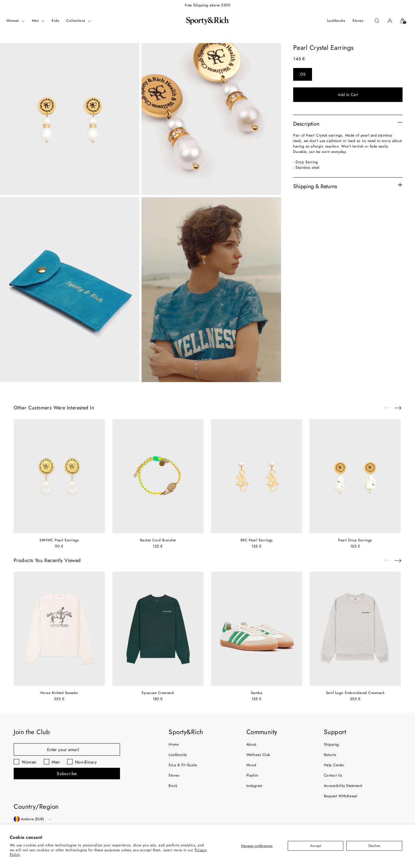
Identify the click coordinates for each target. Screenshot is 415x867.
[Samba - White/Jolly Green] (256, 629)
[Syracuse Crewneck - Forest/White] (158, 629)
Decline (374, 845)
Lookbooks (178, 754)
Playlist (252, 775)
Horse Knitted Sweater (59, 693)
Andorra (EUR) (32, 819)
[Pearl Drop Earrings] (355, 476)
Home (174, 744)
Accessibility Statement (343, 785)
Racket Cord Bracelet (158, 540)
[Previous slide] (387, 408)
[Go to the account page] (390, 21)
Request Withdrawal (341, 796)
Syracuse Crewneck (158, 693)
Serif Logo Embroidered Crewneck (355, 693)
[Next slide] (398, 408)
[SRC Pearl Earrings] (256, 476)
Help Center (334, 765)
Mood (251, 765)
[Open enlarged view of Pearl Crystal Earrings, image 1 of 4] (69, 119)
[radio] (302, 74)
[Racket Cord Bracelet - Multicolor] (158, 476)
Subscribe (67, 773)
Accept (315, 845)
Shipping (331, 744)
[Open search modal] (377, 21)
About (251, 744)
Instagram (254, 785)
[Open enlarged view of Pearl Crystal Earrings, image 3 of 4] (69, 289)
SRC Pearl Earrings (256, 540)
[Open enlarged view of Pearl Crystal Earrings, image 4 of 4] (211, 289)
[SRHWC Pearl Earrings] (59, 476)
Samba (256, 693)
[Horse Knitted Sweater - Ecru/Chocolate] (59, 629)
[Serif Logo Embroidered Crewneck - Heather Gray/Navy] (355, 629)
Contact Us (333, 775)
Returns (330, 754)
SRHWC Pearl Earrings (59, 540)
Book (173, 785)
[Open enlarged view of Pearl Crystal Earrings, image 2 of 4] (211, 119)
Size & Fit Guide (183, 765)
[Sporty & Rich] (207, 21)
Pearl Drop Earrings (355, 540)
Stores (174, 775)
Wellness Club (258, 754)
